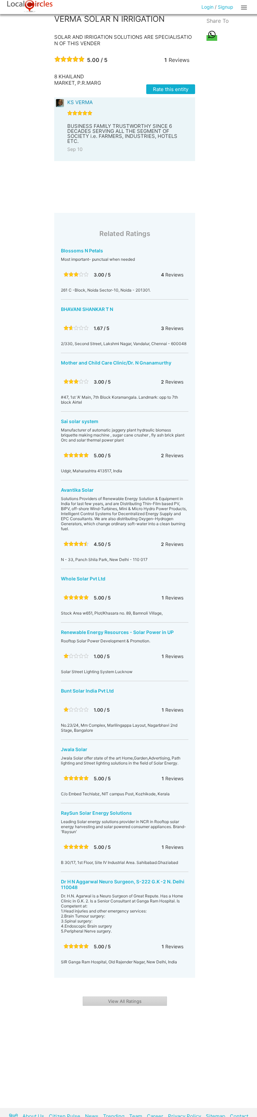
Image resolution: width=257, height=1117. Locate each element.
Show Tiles (245, 7)
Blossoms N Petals (82, 250)
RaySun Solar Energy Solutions (96, 813)
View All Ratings (125, 1001)
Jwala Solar (74, 749)
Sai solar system (79, 421)
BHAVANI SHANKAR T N (87, 309)
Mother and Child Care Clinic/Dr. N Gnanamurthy (116, 363)
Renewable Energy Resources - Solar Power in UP (117, 632)
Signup (225, 7)
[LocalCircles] (30, 6)
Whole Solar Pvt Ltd (83, 578)
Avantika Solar (77, 490)
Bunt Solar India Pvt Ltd (87, 691)
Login (207, 7)
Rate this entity (170, 89)
